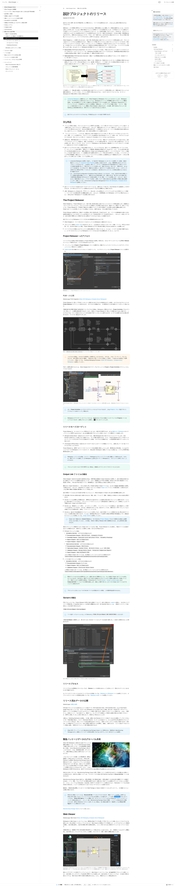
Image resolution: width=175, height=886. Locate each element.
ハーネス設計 (7, 52)
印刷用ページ (170, 884)
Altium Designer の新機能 (10, 9)
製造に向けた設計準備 (81, 8)
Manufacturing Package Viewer (71, 808)
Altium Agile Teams (167, 16)
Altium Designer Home (71, 8)
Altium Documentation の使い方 (13, 64)
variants (113, 602)
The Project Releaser (158, 49)
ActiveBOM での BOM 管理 (10, 20)
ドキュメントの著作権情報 (12, 66)
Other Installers (156, 38)
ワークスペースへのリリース (13, 40)
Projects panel (68, 249)
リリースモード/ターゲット (160, 55)
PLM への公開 (158, 53)
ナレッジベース (9, 71)
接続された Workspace (118, 431)
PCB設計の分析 (8, 27)
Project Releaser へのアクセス (161, 51)
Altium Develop (159, 16)
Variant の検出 (158, 59)
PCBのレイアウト (8, 25)
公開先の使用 (73, 704)
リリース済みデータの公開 (159, 63)
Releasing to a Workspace (106, 693)
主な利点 (155, 47)
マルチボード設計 (8, 50)
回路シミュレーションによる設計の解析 (13, 18)
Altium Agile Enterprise (158, 18)
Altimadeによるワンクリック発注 (13, 47)
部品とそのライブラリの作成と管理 (12, 55)
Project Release (105, 519)
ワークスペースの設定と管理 (11, 57)
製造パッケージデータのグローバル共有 (162, 65)
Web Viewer (156, 67)
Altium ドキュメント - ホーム (12, 69)
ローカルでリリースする (12, 42)
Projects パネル (114, 409)
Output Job (104, 487)
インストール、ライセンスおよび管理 (13, 59)
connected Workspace (73, 99)
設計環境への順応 (8, 13)
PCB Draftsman (8, 29)
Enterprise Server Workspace (99, 299)
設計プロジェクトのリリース (12, 38)
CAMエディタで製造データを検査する (14, 36)
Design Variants (87, 515)
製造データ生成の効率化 (11, 34)
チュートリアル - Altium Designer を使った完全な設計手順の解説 (19, 11)
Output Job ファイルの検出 (160, 57)
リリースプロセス (158, 61)
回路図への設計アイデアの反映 (11, 16)
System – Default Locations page (110, 580)
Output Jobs (79, 224)
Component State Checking (87, 162)
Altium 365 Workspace (111, 180)
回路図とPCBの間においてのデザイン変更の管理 (15, 22)
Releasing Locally (94, 695)
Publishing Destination (12, 45)
